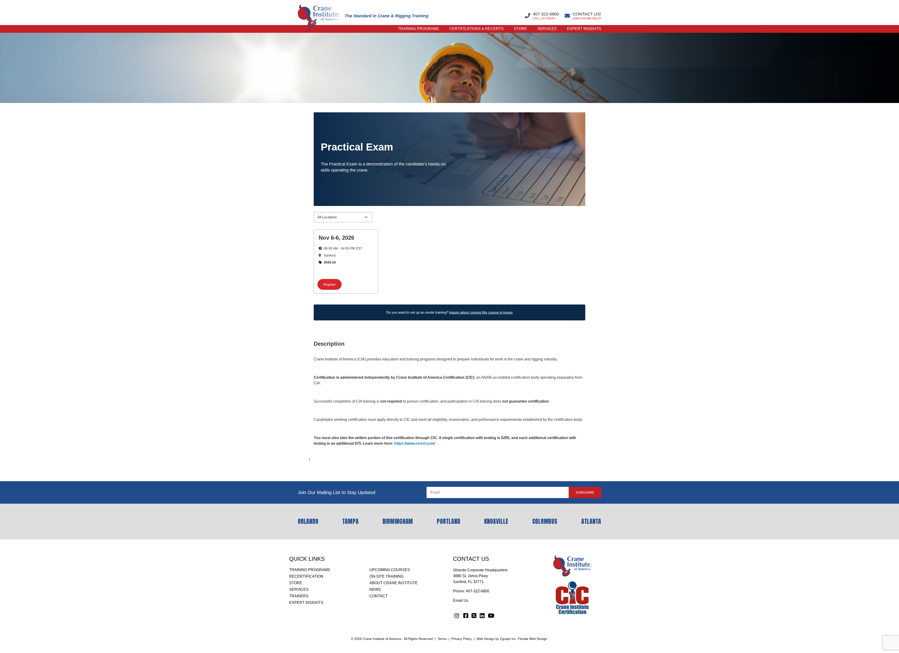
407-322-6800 (477, 591)
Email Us (460, 600)
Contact (378, 596)
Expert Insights (584, 29)
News (375, 589)
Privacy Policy (461, 639)
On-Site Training (386, 576)
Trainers (299, 596)
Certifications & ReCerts (476, 29)
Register (329, 284)
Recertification (306, 576)
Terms (442, 639)
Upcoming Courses (389, 570)
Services (547, 29)
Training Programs (418, 29)
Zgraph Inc (508, 639)
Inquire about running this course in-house (481, 312)
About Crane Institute (393, 583)
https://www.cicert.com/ (414, 443)
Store (520, 29)
